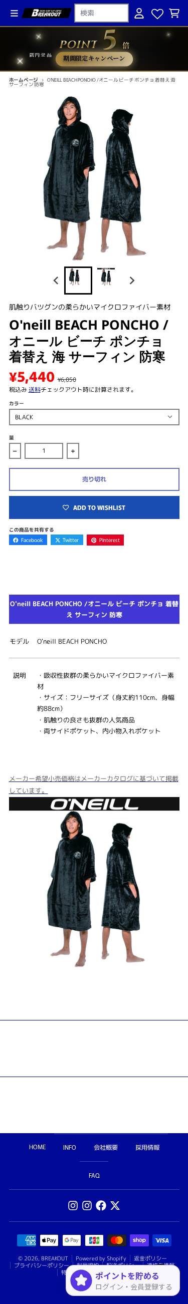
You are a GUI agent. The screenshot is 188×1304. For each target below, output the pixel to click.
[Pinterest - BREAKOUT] (87, 1205)
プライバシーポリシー (41, 1265)
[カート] (174, 13)
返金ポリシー (150, 1258)
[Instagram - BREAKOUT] (73, 1205)
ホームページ (24, 79)
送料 (35, 389)
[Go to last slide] (56, 280)
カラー (16, 403)
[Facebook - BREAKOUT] (101, 1205)
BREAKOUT (54, 1258)
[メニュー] (14, 13)
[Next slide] (132, 280)
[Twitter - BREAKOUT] (115, 1205)
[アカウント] (139, 13)
